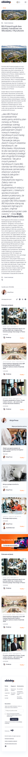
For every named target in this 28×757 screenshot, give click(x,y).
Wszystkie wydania (13, 693)
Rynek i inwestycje (8, 23)
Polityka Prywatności (9, 738)
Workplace (5, 516)
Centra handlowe (7, 361)
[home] (6, 2)
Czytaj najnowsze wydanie (10, 545)
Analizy (4, 326)
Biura (8, 326)
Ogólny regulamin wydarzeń (11, 741)
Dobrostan (11, 516)
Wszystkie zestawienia (19, 697)
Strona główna (6, 689)
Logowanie (7, 693)
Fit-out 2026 (20, 689)
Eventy (6, 695)
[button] (25, 2)
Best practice (18, 516)
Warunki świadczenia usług (11, 743)
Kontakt (6, 698)
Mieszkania (5, 398)
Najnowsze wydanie (13, 689)
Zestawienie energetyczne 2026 (20, 693)
